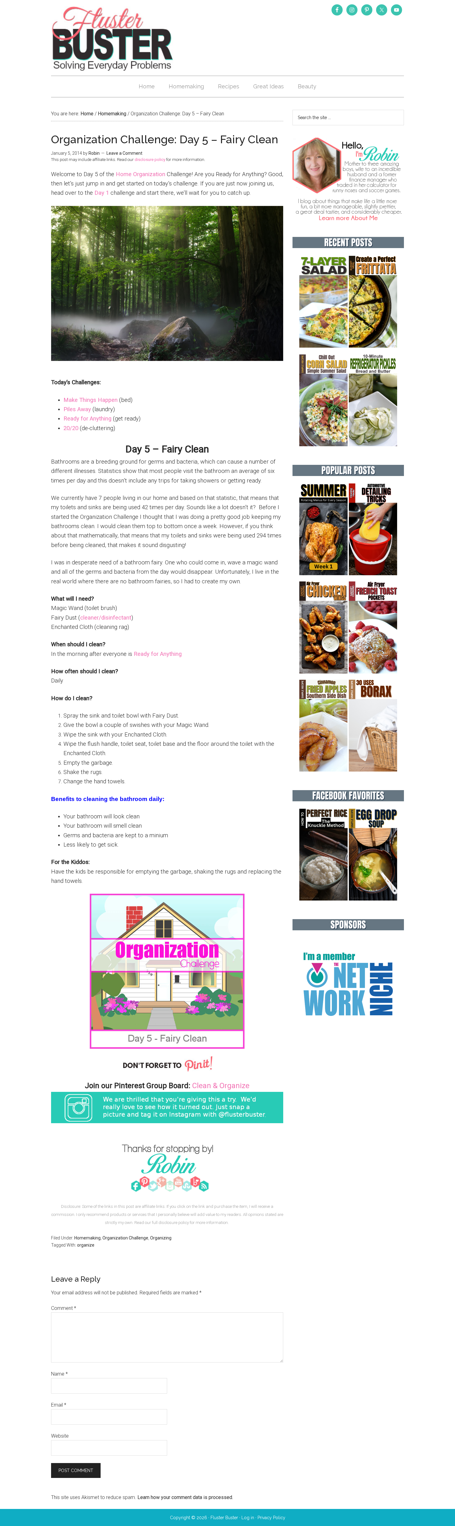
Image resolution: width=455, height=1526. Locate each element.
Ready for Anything (87, 418)
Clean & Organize (220, 1085)
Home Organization (140, 174)
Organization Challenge (125, 1237)
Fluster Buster (113, 38)
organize (85, 1245)
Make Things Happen (90, 400)
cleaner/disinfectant (105, 617)
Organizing (160, 1237)
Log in (247, 1517)
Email (58, 1405)
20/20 (70, 428)
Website (60, 1436)
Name (59, 1374)
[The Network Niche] (348, 1029)
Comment (63, 1308)
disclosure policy (150, 159)
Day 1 (101, 192)
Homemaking (87, 1237)
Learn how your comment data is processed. (185, 1497)
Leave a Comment (124, 153)
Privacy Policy (271, 1517)
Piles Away (77, 409)
